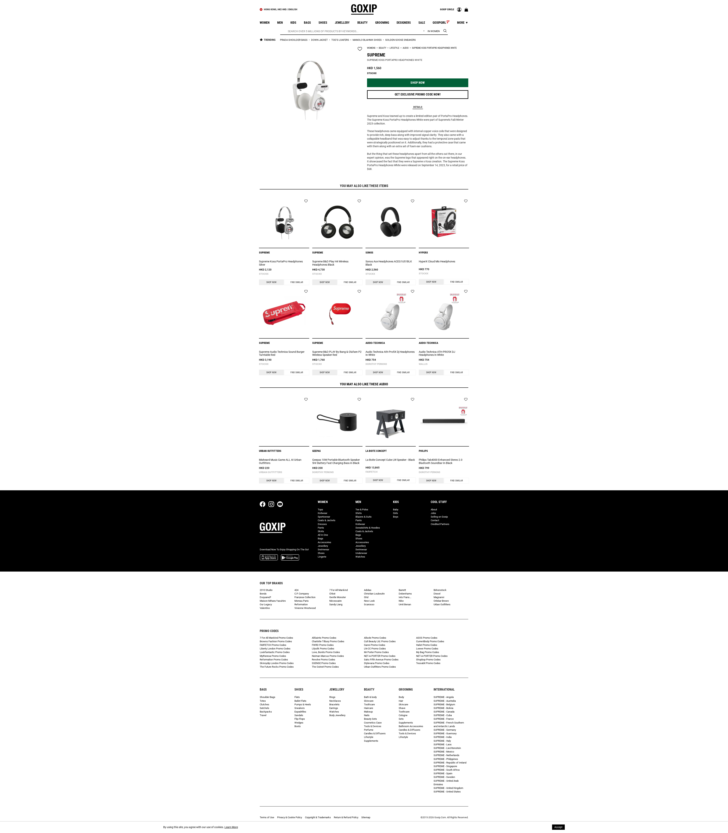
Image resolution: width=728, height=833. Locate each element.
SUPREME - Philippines (446, 759)
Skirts (321, 531)
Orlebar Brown (441, 600)
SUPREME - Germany (445, 729)
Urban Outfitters (270, 472)
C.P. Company (301, 593)
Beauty (382, 48)
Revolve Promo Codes (323, 659)
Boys (395, 516)
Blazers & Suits (363, 516)
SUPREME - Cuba (443, 715)
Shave (402, 708)
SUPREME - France (444, 718)
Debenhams (405, 593)
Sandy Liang (335, 604)
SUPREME (376, 55)
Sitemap (365, 817)
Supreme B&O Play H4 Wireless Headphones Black (330, 263)
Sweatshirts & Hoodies (367, 527)
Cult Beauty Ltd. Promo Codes (380, 641)
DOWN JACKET (319, 39)
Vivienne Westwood (305, 608)
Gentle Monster (337, 597)
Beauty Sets (370, 718)
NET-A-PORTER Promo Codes (379, 656)
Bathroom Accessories (411, 726)
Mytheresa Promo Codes (273, 656)
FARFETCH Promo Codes (273, 645)
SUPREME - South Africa (447, 769)
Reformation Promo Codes (274, 659)
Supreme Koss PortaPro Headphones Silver (281, 263)
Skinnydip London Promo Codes (277, 663)
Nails (366, 715)
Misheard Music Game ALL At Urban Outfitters (280, 461)
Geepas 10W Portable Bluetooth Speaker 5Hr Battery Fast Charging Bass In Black (336, 461)
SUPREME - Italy (442, 740)
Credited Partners (440, 524)
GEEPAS (316, 450)
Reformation (301, 604)
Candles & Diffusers (375, 733)
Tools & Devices (372, 726)
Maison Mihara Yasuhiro (273, 600)
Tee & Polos (361, 509)
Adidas (367, 590)
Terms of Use (267, 817)
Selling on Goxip (439, 516)
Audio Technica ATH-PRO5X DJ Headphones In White (437, 353)
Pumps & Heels (302, 704)
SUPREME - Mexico (444, 751)
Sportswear (324, 516)
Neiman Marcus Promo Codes (328, 656)
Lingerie (322, 556)
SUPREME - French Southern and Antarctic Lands (449, 724)
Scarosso (369, 604)
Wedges (298, 722)
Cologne (403, 715)
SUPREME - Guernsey (445, 733)
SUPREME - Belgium (444, 704)
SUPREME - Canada (444, 711)
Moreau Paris (301, 600)
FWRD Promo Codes (323, 645)
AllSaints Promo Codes (324, 637)
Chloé (332, 593)
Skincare (368, 700)
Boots (297, 726)
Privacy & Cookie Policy (289, 817)
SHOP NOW (271, 282)
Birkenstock (440, 590)
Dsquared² (265, 597)
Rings (332, 697)
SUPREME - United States (447, 791)
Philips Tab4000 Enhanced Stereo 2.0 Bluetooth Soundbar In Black (440, 461)
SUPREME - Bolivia (443, 708)
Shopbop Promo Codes (428, 659)
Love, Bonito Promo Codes (326, 652)
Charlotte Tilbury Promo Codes (328, 641)
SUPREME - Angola (444, 697)
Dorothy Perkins (376, 364)
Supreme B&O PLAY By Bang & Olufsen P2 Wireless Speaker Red (337, 353)
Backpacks (266, 711)
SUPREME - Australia (445, 700)
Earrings (333, 708)
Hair (401, 700)
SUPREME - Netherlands (446, 755)
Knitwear (322, 513)
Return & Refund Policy (346, 817)
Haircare (368, 708)
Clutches (264, 704)
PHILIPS (423, 450)
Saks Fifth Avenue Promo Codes (381, 659)
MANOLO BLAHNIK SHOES (367, 39)
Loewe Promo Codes (427, 648)
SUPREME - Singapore (445, 766)
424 (296, 590)
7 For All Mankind (338, 590)
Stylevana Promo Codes (376, 663)
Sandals (298, 715)
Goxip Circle (447, 9)
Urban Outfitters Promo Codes (380, 666)
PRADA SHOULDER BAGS (294, 39)
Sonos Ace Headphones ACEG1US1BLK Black (389, 263)
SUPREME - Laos (443, 744)
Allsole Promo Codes (375, 637)
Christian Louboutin (374, 593)
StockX (263, 273)
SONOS (369, 252)
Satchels (264, 708)
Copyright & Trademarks (318, 817)
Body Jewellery (337, 715)
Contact (435, 520)
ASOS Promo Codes (426, 637)
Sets (401, 718)
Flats (297, 697)
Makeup (368, 711)
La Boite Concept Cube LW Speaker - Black (390, 459)
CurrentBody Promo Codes (430, 641)
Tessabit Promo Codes (428, 663)
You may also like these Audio (364, 384)
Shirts (358, 513)
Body (401, 697)
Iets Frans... (405, 597)
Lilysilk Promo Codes (323, 648)
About (434, 509)
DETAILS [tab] (417, 107)
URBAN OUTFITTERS (270, 450)
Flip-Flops (299, 718)
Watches (360, 556)
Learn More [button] (231, 827)
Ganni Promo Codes (374, 645)
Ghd (366, 597)
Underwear (361, 553)
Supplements (371, 740)
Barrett (402, 590)
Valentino (265, 608)
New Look (369, 600)
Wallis (423, 364)
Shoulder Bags (267, 697)
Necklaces (335, 700)
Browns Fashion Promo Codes (276, 641)
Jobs (433, 513)
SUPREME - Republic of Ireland (450, 762)
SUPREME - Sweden (444, 777)
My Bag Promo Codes (427, 652)
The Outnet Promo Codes (325, 666)
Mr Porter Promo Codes (376, 652)
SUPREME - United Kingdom (448, 788)
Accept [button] (558, 827)
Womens (371, 48)
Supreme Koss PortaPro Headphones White (434, 48)
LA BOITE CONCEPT (376, 450)
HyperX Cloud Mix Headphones (437, 261)
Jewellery (323, 545)
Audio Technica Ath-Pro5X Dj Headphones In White (390, 353)
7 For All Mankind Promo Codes (276, 637)
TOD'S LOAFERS (340, 39)
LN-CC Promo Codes (375, 648)
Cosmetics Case (373, 722)
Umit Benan (405, 604)
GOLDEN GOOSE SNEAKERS (400, 39)
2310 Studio (266, 590)
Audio (406, 48)
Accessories (324, 542)
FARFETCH (371, 471)
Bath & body (370, 697)
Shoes (321, 553)
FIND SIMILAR (296, 282)
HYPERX (423, 252)
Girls (395, 513)
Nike (401, 600)
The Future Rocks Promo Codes (277, 666)
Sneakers (299, 708)
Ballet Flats (300, 700)
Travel (263, 715)
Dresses (322, 524)
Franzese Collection (304, 597)
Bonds (263, 593)
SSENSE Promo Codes (324, 663)
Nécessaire (335, 600)
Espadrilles (300, 711)
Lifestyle (394, 48)
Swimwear (323, 549)
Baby (395, 509)
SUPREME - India (443, 737)
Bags (320, 538)
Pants (321, 527)
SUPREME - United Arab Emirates (446, 782)
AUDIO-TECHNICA (375, 342)
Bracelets (334, 704)
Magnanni (439, 597)
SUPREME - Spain (443, 773)
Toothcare (369, 704)
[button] (417, 82)
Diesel (437, 593)
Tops (320, 509)
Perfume (368, 729)
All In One (323, 534)
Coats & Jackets (326, 520)
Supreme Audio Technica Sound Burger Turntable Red (281, 353)
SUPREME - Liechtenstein (447, 748)
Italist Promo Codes (426, 645)
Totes (263, 700)
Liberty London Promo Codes (275, 648)
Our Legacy (266, 604)
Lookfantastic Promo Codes (275, 652)
